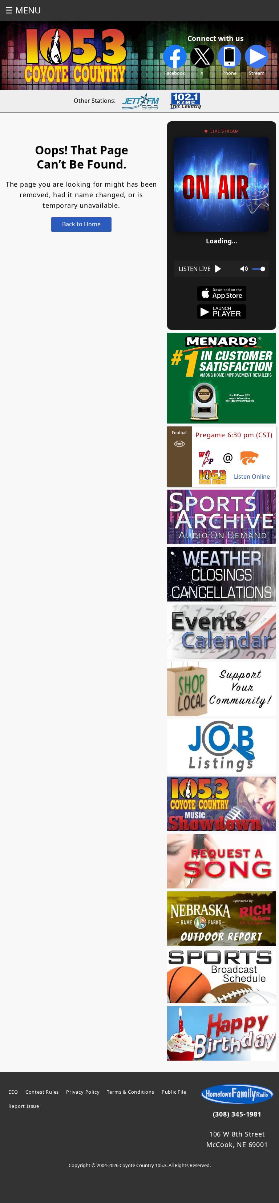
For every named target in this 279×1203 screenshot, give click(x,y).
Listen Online (252, 476)
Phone (229, 73)
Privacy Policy (83, 1092)
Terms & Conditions (130, 1092)
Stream (256, 73)
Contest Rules (42, 1092)
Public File (174, 1092)
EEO (13, 1092)
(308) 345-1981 (237, 1114)
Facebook (174, 73)
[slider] (258, 269)
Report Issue (23, 1106)
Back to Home (81, 224)
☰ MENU (23, 10)
